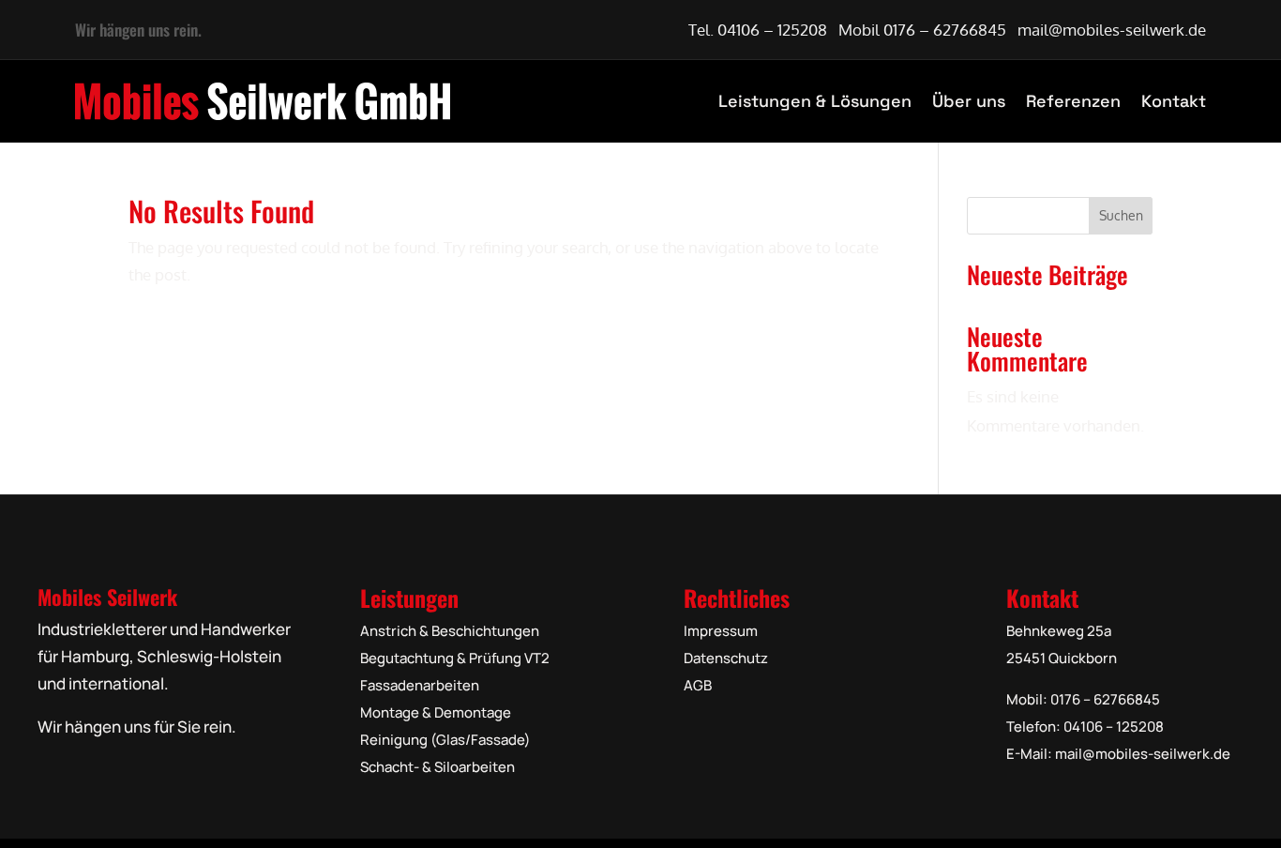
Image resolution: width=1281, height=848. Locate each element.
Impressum (721, 631)
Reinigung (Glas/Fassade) (445, 740)
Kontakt (1173, 101)
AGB (698, 685)
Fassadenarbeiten (419, 685)
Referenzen (1073, 101)
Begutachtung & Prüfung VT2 (455, 658)
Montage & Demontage (435, 712)
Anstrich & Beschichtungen (449, 631)
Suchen (1121, 215)
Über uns (968, 101)
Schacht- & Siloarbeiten (437, 767)
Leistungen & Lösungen (815, 101)
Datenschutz (726, 658)
